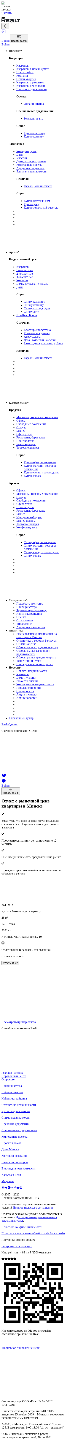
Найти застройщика (14, 1098)
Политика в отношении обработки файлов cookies (33, 1233)
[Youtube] (18, 1188)
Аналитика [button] (16, 630)
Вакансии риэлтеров (14, 1162)
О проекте (8, 1079)
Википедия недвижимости (18, 1168)
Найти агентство (12, 1092)
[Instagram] (3, 1188)
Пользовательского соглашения (33, 1207)
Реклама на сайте (12, 1072)
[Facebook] (15, 1188)
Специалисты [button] (17, 600)
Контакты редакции (14, 1155)
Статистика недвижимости (18, 1104)
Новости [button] (14, 667)
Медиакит (7, 1181)
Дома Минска (10, 1149)
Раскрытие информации (16, 1246)
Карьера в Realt (11, 1174)
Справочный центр (21, 718)
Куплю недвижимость (15, 1111)
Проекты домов (11, 1143)
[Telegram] (6, 1188)
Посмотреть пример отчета (18, 1022)
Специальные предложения (19, 1130)
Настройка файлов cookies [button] (18, 1239)
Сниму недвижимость (15, 1117)
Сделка (9, 724)
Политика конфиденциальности (21, 1227)
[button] (33, 16)
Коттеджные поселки (14, 1136)
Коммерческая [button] (18, 402)
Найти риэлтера (11, 1085)
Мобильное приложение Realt (20, 1347)
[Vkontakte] (12, 1188)
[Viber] (9, 1188)
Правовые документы (15, 1124)
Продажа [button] (14, 50)
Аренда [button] (13, 252)
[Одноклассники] (21, 1188)
